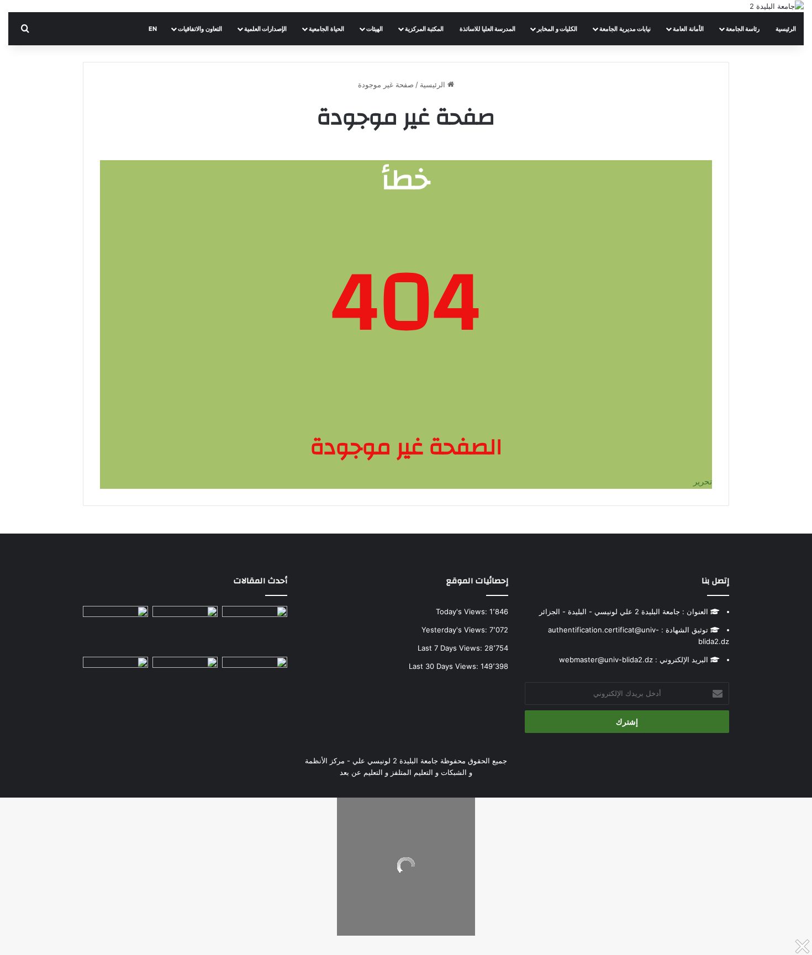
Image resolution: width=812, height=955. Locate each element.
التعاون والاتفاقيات (200, 29)
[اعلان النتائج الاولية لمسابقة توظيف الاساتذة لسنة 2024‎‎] (254, 675)
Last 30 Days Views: (445, 666)
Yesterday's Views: (455, 629)
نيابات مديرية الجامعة (625, 29)
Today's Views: (462, 611)
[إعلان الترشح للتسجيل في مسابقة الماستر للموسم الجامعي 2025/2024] (185, 624)
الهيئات (374, 29)
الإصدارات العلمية (265, 29)
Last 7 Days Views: (451, 647)
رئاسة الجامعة (743, 29)
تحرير (702, 481)
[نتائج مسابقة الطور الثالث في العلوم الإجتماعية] (115, 675)
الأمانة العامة (688, 29)
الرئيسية (786, 29)
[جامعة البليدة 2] (777, 6)
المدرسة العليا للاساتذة (487, 29)
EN (152, 29)
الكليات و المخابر (557, 29)
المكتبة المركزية (424, 29)
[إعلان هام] (115, 629)
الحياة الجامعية (326, 29)
